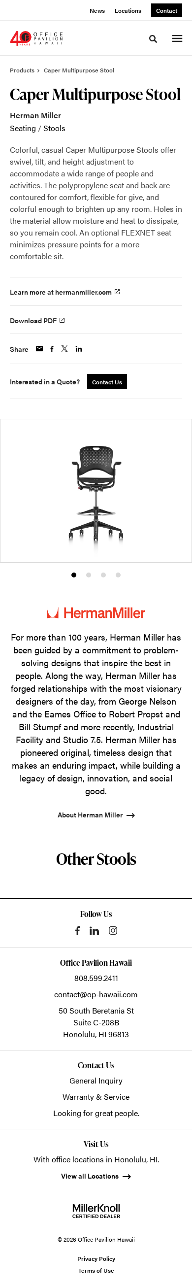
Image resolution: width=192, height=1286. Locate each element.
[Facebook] (77, 930)
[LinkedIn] (94, 930)
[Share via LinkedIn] (78, 349)
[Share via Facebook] (52, 349)
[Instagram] (113, 930)
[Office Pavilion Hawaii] (36, 38)
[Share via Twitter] (64, 348)
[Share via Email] (39, 348)
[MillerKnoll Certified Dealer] (96, 1211)
